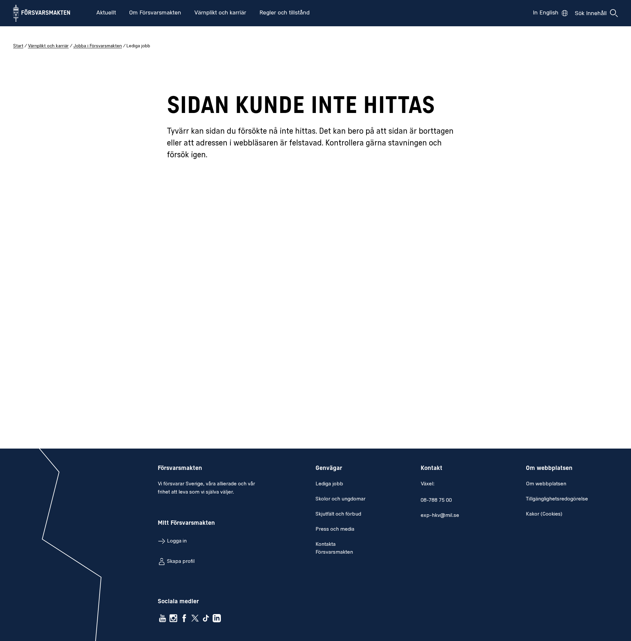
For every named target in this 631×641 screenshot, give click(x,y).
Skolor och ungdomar (340, 499)
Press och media (335, 529)
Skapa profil (181, 561)
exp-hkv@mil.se (440, 515)
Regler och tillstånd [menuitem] (284, 13)
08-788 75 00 (436, 500)
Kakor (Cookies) (544, 514)
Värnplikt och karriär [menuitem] (220, 13)
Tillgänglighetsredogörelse (557, 499)
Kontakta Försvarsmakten (334, 548)
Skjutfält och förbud (338, 514)
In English (545, 13)
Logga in (177, 541)
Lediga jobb (329, 484)
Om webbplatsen (546, 484)
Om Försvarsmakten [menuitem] (155, 13)
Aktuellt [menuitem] (106, 13)
